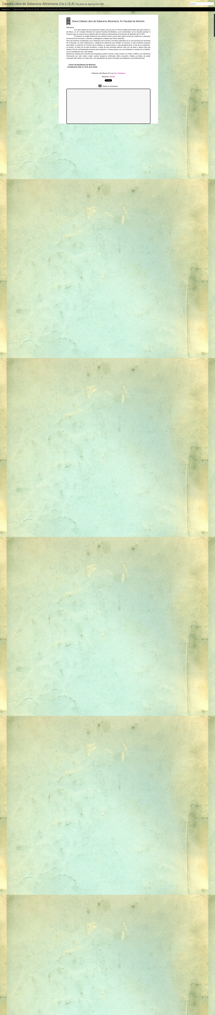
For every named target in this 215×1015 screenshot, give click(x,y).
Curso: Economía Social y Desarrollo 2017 (56, 9)
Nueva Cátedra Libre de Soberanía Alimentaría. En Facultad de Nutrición (108, 21)
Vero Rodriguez (119, 73)
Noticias (112, 76)
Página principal (19, 9)
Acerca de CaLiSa (32, 9)
